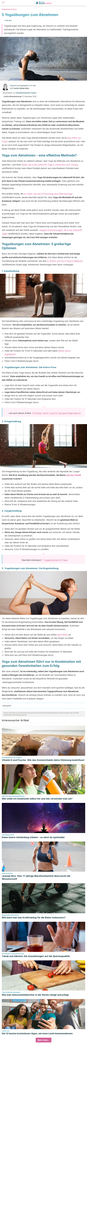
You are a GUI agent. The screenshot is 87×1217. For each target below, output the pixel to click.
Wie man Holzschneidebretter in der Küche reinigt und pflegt (35, 994)
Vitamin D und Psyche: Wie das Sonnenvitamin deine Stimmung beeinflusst (43, 760)
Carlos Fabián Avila (21, 88)
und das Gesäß (73, 475)
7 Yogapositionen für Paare (55, 560)
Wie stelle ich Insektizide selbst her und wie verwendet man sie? (37, 798)
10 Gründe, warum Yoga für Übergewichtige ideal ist (56, 413)
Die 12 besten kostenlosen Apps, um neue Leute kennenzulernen (37, 1033)
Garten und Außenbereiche (13, 796)
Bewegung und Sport (9, 9)
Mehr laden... (44, 1040)
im (48, 194)
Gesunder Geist (8, 835)
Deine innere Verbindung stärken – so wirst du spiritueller (33, 837)
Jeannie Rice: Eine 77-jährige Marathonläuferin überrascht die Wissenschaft (36, 877)
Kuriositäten (7, 873)
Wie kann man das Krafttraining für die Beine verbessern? (33, 917)
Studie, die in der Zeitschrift (49, 164)
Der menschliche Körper (12, 757)
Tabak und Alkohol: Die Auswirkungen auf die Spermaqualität (36, 956)
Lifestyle (5, 1031)
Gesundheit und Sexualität (13, 954)
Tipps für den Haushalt (11, 992)
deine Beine (62, 634)
